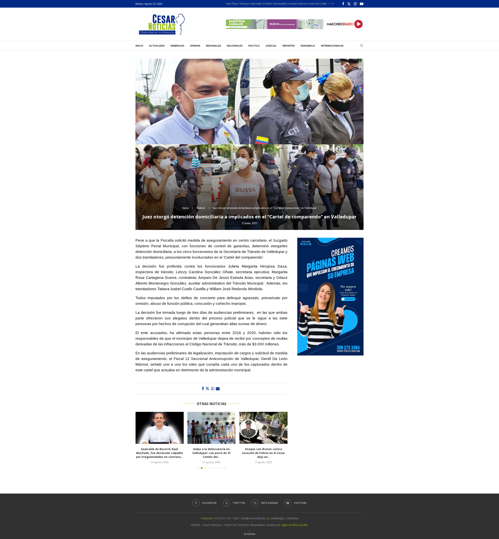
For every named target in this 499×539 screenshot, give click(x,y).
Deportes (288, 45)
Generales (177, 45)
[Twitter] (349, 4)
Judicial (271, 45)
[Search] (362, 46)
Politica (254, 45)
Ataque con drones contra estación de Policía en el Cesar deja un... (213, 453)
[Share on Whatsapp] (212, 388)
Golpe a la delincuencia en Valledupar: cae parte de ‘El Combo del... (160, 453)
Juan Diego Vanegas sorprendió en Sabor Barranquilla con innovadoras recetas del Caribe (249, 3)
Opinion (195, 45)
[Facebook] (343, 4)
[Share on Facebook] (203, 388)
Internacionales (332, 45)
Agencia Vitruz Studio (294, 525)
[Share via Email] (218, 388)
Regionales (213, 45)
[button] (140, 440)
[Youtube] (362, 4)
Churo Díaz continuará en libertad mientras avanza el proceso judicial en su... (267, 453)
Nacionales (234, 45)
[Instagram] (355, 4)
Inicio (139, 45)
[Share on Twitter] (207, 388)
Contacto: (207, 518)
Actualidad (157, 45)
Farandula (308, 45)
